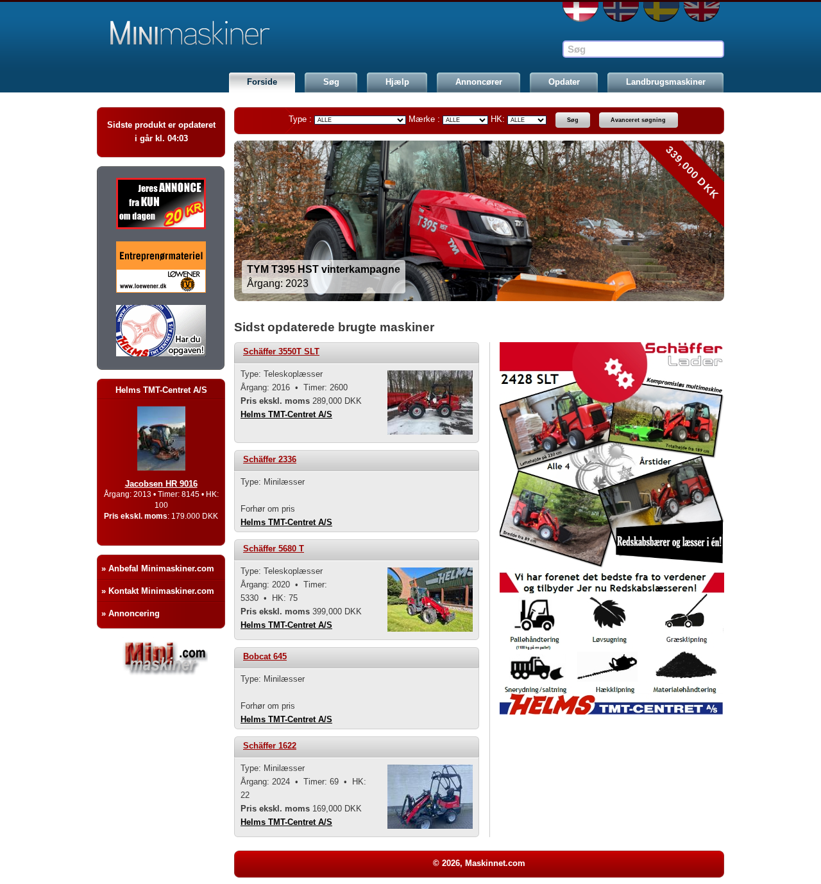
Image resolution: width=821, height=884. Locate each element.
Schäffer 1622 (269, 745)
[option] (479, 221)
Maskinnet (194, 33)
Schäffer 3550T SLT (281, 351)
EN (702, 12)
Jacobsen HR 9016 (161, 484)
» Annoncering (130, 613)
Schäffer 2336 (269, 459)
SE (661, 12)
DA (580, 12)
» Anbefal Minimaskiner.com (157, 568)
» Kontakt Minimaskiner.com (157, 591)
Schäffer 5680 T (273, 548)
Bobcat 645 (265, 656)
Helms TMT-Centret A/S (286, 414)
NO (621, 12)
